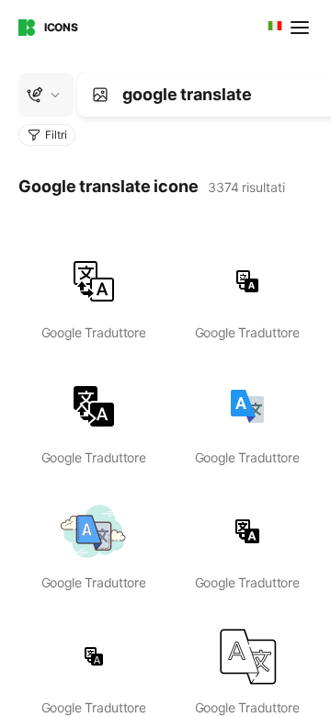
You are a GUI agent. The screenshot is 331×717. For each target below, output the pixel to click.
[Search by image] (100, 94)
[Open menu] (302, 28)
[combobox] (273, 27)
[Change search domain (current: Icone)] (46, 95)
